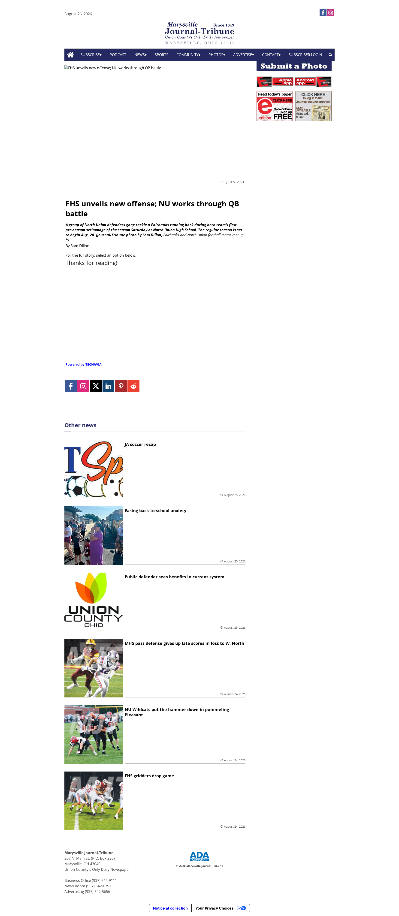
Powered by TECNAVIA (84, 364)
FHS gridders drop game (149, 775)
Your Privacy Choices (214, 908)
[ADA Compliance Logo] (199, 861)
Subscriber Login (305, 54)
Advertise (242, 54)
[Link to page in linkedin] (108, 386)
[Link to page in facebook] (323, 12)
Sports (161, 54)
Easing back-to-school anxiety (155, 510)
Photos (216, 54)
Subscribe (90, 54)
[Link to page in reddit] (133, 386)
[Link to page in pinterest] (121, 386)
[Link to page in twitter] (96, 386)
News (139, 54)
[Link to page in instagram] (330, 12)
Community (187, 54)
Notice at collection (170, 908)
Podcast (118, 54)
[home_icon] (70, 55)
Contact (270, 54)
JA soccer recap (140, 444)
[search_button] (330, 54)
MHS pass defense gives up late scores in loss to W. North (184, 643)
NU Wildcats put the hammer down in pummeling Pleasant (177, 712)
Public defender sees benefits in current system (174, 577)
